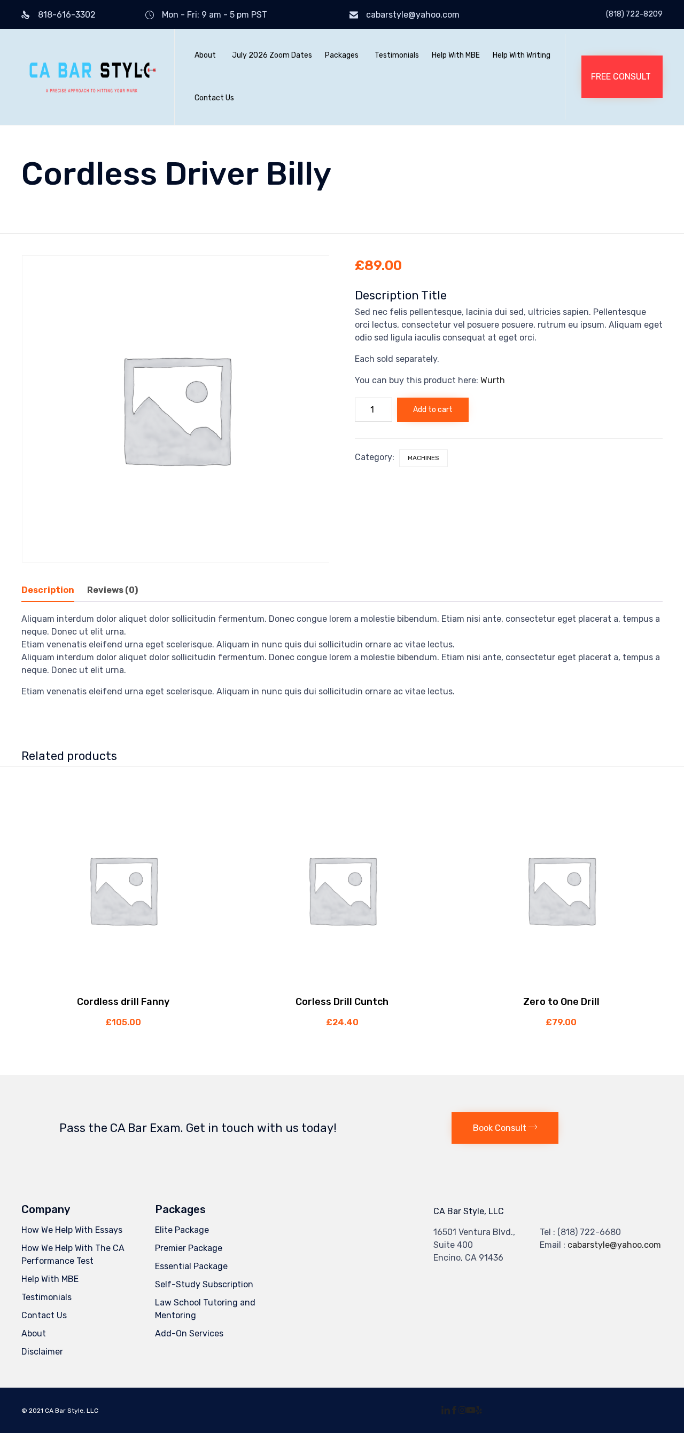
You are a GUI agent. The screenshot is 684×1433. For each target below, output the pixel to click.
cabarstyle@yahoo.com (413, 15)
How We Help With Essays (71, 1230)
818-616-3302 (67, 15)
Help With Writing (521, 55)
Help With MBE (456, 55)
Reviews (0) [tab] (112, 590)
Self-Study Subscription (204, 1284)
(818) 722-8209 (634, 14)
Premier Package (188, 1248)
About (205, 55)
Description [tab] (47, 590)
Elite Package (182, 1230)
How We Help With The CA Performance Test (73, 1254)
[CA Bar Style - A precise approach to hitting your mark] (89, 76)
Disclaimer (42, 1352)
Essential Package (191, 1266)
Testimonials (397, 55)
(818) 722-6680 (589, 1232)
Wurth (492, 380)
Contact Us (214, 97)
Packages (342, 55)
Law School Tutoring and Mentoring (205, 1308)
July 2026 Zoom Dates (272, 55)
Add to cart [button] (123, 984)
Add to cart (433, 409)
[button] (622, 77)
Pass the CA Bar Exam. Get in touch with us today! (198, 1128)
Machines (423, 458)
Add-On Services (189, 1333)
